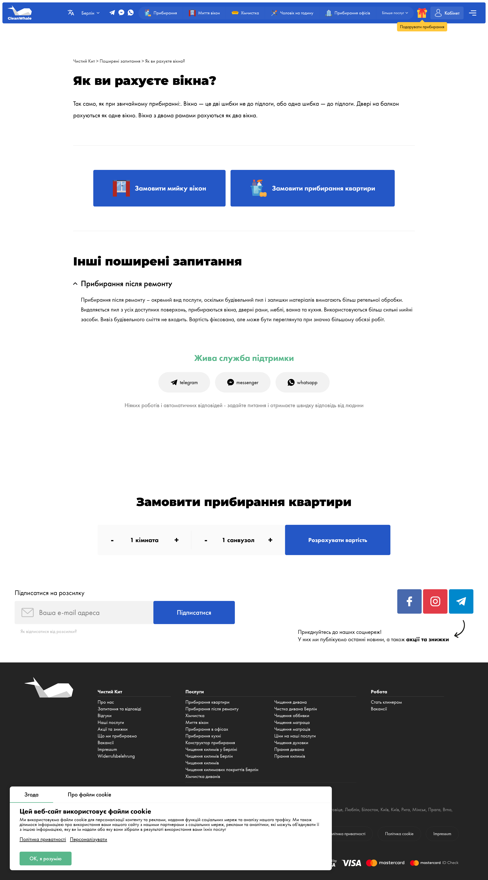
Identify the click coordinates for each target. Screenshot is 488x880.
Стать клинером (386, 702)
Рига (405, 809)
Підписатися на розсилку (50, 593)
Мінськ (419, 809)
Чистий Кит (84, 61)
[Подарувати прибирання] (422, 13)
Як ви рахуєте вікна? (165, 61)
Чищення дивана (290, 702)
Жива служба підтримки (244, 358)
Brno (447, 809)
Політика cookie (399, 833)
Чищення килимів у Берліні (211, 749)
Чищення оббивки (291, 715)
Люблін (352, 809)
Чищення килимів (202, 762)
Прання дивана (289, 749)
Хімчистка (194, 715)
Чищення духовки (291, 742)
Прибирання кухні (203, 735)
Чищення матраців (292, 729)
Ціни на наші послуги (295, 735)
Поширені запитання (120, 61)
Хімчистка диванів (202, 776)
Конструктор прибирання (210, 742)
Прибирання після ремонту (212, 708)
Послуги (194, 692)
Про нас (106, 702)
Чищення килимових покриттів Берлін (221, 769)
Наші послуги (111, 722)
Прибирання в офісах (206, 729)
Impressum (107, 749)
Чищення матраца (292, 722)
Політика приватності (43, 839)
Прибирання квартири (207, 702)
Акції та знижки (113, 729)
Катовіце (334, 809)
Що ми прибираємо (117, 735)
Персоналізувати (88, 839)
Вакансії (106, 742)
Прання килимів (289, 756)
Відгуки (105, 715)
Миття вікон (196, 722)
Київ (384, 809)
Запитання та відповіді (119, 708)
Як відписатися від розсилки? (48, 631)
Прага (434, 809)
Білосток (370, 809)
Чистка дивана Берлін (295, 708)
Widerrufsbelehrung (116, 756)
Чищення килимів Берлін (209, 756)
